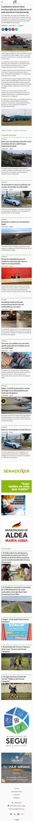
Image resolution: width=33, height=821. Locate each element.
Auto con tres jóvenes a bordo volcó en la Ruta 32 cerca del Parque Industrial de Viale (16, 143)
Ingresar (17, 797)
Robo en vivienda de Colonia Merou (16, 430)
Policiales (4, 25)
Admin (21, 25)
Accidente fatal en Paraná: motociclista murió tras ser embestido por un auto (12, 304)
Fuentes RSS (16, 794)
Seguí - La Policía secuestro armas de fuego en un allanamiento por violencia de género (15, 390)
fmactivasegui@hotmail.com (16, 809)
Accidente (9, 130)
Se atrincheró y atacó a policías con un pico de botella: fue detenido (16, 185)
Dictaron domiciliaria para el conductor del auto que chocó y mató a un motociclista (14, 261)
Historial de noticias (16, 791)
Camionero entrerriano (20, 130)
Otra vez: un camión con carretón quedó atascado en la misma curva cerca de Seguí (15, 345)
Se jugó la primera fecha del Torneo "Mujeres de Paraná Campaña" (13, 678)
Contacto (16, 788)
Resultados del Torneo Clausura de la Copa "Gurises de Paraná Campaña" (15, 649)
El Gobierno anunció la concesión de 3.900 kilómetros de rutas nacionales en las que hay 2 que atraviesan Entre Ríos (16, 590)
